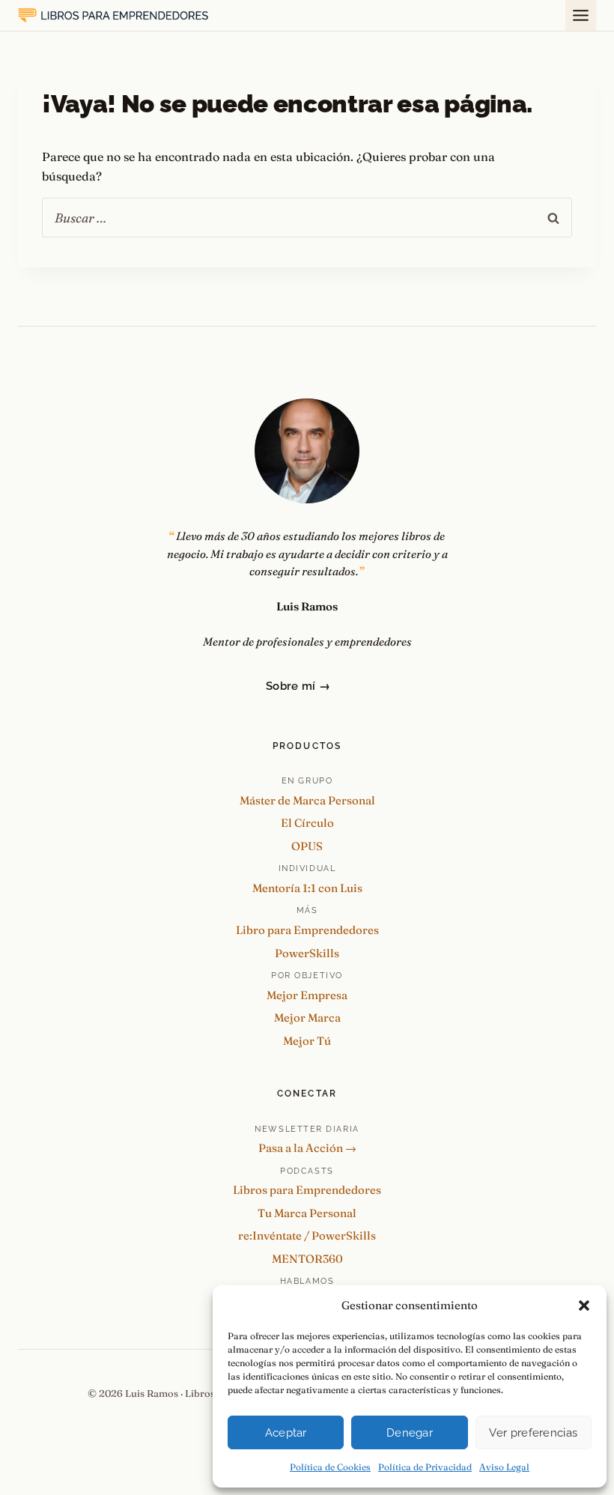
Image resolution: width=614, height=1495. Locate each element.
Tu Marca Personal (307, 1213)
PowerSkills (307, 953)
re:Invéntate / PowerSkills (307, 1235)
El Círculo (307, 823)
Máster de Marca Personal (307, 800)
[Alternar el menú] (580, 15)
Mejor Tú (307, 1041)
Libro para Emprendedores (307, 930)
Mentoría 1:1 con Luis (307, 888)
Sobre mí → (298, 686)
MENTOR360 (307, 1259)
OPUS (307, 846)
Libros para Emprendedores (307, 1190)
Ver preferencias (533, 1433)
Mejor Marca (307, 1017)
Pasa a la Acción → (307, 1148)
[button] (584, 1305)
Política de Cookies (330, 1467)
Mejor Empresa (307, 995)
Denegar (409, 1433)
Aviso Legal (504, 1467)
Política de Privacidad (425, 1467)
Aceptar (286, 1433)
